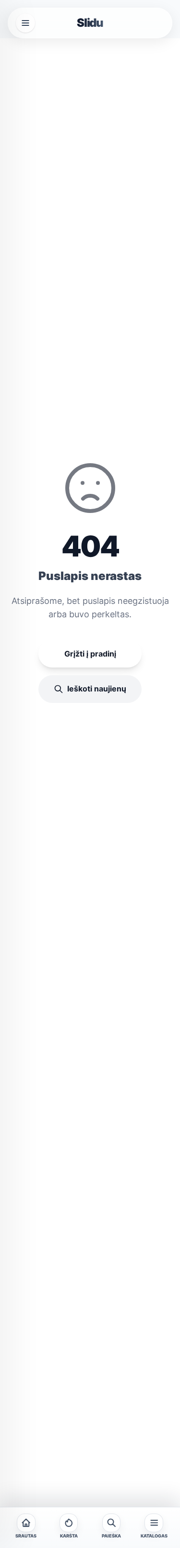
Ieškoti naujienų (96, 688)
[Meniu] (25, 23)
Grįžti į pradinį (90, 653)
